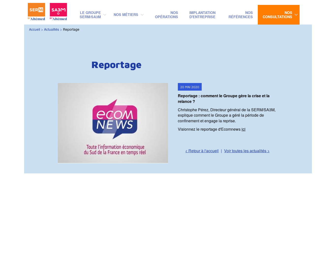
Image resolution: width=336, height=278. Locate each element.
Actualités (51, 29)
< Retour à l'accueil (202, 150)
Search (309, 11)
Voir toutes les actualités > (247, 150)
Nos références (241, 14)
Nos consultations (277, 14)
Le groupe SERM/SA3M (90, 14)
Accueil (34, 29)
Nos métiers (126, 14)
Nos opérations (166, 14)
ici (243, 129)
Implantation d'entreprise (202, 14)
